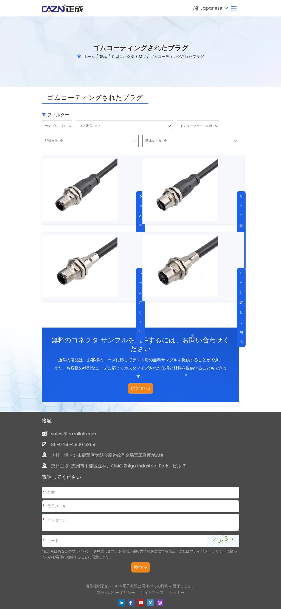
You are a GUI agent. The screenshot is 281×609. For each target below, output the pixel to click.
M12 (142, 56)
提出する (140, 567)
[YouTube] (140, 602)
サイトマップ (152, 593)
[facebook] (131, 602)
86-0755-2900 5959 (73, 444)
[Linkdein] (121, 602)
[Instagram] (159, 602)
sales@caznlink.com (73, 434)
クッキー (176, 593)
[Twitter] (150, 602)
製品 (103, 56)
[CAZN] (62, 8)
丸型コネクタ (122, 56)
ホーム (89, 56)
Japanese (211, 8)
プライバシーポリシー (116, 593)
